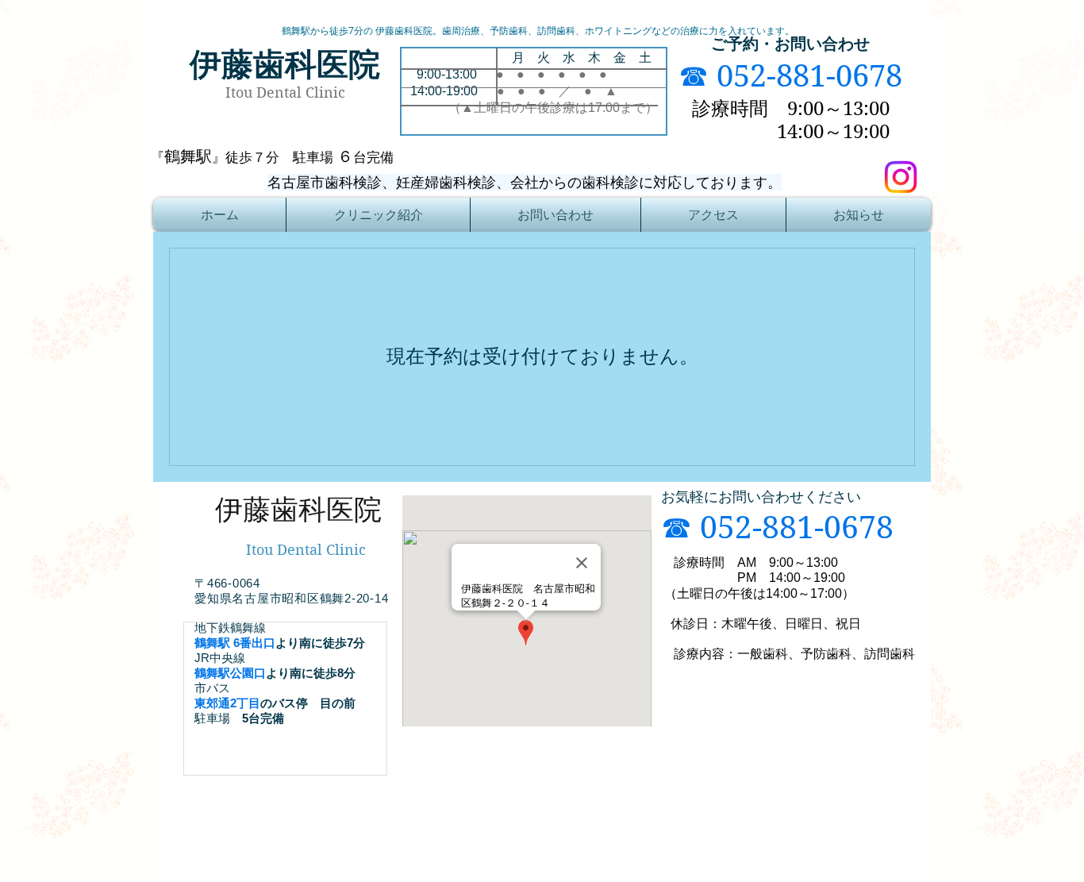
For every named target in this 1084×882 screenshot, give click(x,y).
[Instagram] (900, 177)
